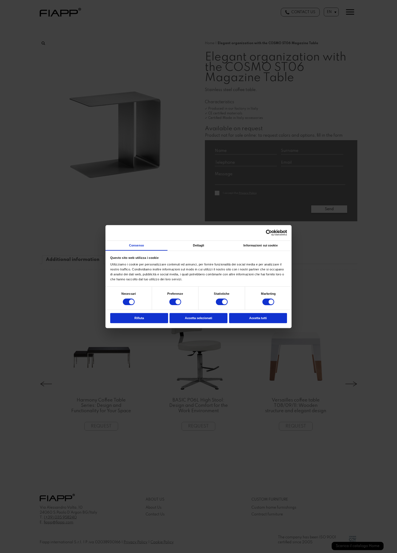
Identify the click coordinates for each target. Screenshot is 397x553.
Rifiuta (139, 318)
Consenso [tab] (136, 245)
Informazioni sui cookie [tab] (260, 245)
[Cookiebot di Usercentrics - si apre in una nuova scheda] (269, 233)
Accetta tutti (258, 318)
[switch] (175, 301)
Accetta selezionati (198, 318)
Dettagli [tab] (198, 245)
